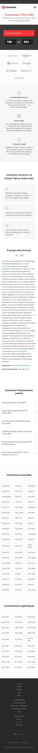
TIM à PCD (18, 539)
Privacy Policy (25, 742)
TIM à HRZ (18, 523)
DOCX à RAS (32, 628)
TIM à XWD (31, 574)
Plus (25, 2)
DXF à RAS (18, 646)
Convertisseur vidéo (19, 700)
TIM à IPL (31, 523)
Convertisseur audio (19, 703)
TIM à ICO (31, 502)
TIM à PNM (19, 552)
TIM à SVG (5, 502)
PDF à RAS (18, 617)
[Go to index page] (9, 7)
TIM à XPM (5, 574)
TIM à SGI (18, 563)
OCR (19, 712)
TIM (16, 255)
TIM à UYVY (6, 568)
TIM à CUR (5, 507)
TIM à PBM (19, 507)
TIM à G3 (31, 518)
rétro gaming (18, 351)
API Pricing (19, 725)
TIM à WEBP (19, 513)
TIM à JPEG (6, 491)
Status (19, 695)
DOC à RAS (31, 662)
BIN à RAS (5, 628)
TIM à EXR (31, 513)
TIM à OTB (5, 534)
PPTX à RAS (6, 662)
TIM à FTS (18, 518)
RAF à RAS (18, 657)
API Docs (19, 719)
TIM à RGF (5, 590)
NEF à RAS (31, 667)
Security (19, 686)
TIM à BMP (6, 486)
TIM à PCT (31, 539)
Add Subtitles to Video (16, 2)
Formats (19, 689)
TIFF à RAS (18, 633)
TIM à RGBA (32, 558)
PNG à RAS (31, 617)
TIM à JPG (18, 486)
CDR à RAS (5, 657)
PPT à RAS (18, 662)
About (19, 683)
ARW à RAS (31, 633)
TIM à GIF (18, 497)
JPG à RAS (5, 617)
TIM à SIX (18, 590)
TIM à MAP (6, 529)
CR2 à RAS (31, 651)
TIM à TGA (31, 497)
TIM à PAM (6, 539)
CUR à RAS (5, 651)
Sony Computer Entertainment (21, 365)
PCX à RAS (18, 667)
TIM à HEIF (18, 584)
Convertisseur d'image (19, 709)
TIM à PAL (18, 534)
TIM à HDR (5, 523)
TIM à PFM (18, 546)
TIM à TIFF (18, 491)
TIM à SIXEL (32, 590)
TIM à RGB (18, 558)
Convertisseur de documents (19, 706)
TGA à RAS (18, 651)
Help (19, 692)
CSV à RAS (31, 646)
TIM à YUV (5, 579)
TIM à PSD (31, 552)
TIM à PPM (6, 513)
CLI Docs (19, 722)
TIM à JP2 (31, 491)
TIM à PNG (31, 486)
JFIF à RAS (5, 633)
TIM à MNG (19, 529)
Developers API (19, 716)
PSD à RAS (31, 657)
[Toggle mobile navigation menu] (35, 7)
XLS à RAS (18, 639)
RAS (22, 255)
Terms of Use (13, 742)
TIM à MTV (31, 529)
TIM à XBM (31, 568)
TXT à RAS (18, 622)
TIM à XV (18, 574)
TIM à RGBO (6, 563)
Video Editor (5, 2)
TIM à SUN (31, 563)
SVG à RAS (5, 639)
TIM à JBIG (31, 579)
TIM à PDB (5, 546)
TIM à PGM (31, 507)
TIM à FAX (5, 518)
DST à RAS (5, 667)
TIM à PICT (6, 552)
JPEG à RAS (6, 622)
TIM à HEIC (6, 584)
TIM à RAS (5, 558)
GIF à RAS (5, 646)
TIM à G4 (31, 584)
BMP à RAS (31, 622)
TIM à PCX (18, 502)
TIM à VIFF (18, 568)
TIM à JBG (18, 579)
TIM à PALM (32, 534)
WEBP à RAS (19, 628)
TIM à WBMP (6, 497)
